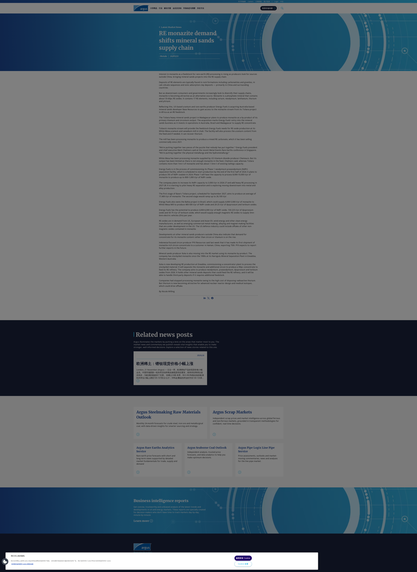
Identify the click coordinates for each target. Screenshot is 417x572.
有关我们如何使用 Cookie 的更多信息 (22, 564)
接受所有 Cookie (243, 558)
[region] (161, 561)
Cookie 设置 (243, 564)
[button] (5, 561)
